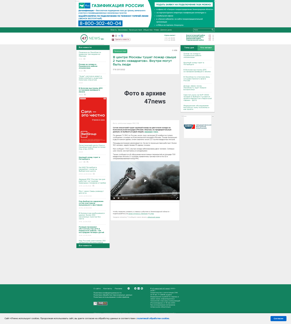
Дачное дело (166, 30)
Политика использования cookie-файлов (111, 297)
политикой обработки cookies (153, 318)
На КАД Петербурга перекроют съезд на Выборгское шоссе (88, 171)
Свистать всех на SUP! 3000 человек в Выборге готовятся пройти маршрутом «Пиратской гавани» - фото (197, 97)
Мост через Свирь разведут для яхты (91, 194)
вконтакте (116, 36)
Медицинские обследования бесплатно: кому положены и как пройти (196, 107)
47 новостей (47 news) (161, 288)
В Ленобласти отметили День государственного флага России (196, 78)
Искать (212, 30)
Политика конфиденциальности (107, 293)
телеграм (119, 36)
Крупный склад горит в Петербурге (193, 63)
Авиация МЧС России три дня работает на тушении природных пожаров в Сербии (92, 183)
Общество (148, 30)
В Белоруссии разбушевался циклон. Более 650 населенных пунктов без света (92, 217)
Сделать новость (122, 39)
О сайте (97, 288)
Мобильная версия (113, 36)
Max (142, 288)
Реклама (118, 288)
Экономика (123, 30)
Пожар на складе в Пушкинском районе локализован (192, 55)
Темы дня (189, 48)
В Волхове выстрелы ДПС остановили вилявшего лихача (197, 70)
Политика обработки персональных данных (112, 295)
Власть (113, 30)
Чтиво (156, 30)
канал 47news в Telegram (138, 213)
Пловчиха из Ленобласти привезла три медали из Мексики (90, 56)
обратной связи (153, 217)
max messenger (122, 36)
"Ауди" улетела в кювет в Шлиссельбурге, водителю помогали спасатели (90, 80)
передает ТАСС (151, 132)
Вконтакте (135, 288)
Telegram (139, 288)
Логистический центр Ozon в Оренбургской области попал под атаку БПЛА (92, 149)
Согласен (278, 318)
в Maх (152, 213)
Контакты (107, 288)
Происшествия (135, 30)
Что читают (206, 48)
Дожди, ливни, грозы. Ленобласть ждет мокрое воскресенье (194, 87)
